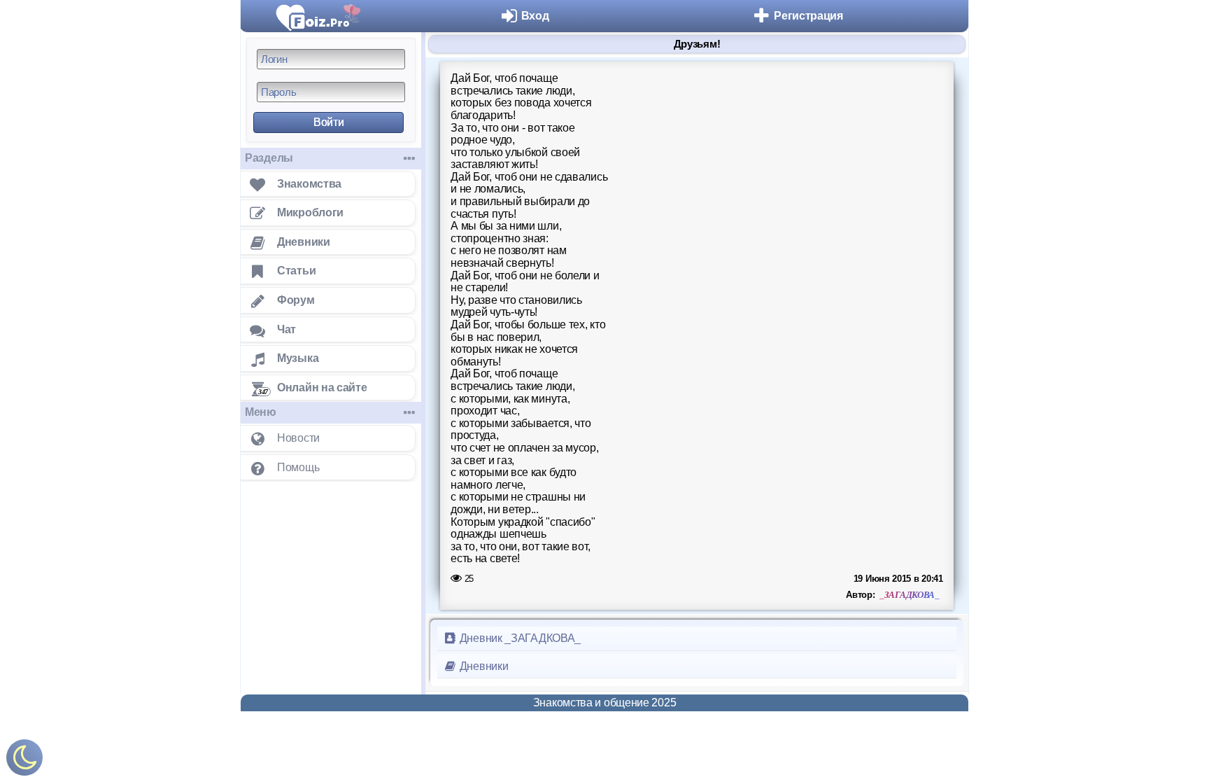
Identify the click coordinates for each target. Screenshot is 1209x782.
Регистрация (808, 16)
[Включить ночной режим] (24, 760)
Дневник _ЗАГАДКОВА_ (519, 638)
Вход (535, 16)
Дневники (482, 666)
